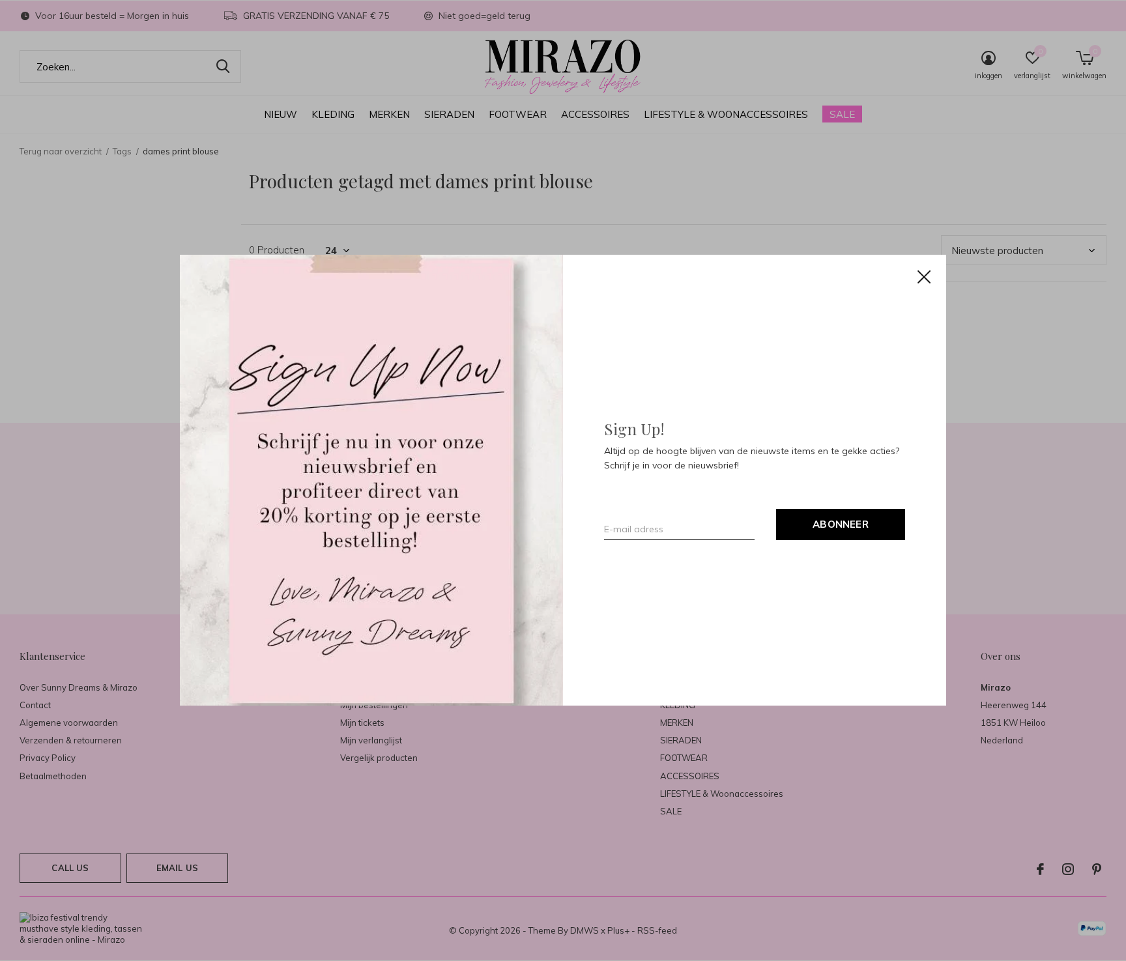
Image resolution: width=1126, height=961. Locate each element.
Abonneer (841, 525)
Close (924, 277)
